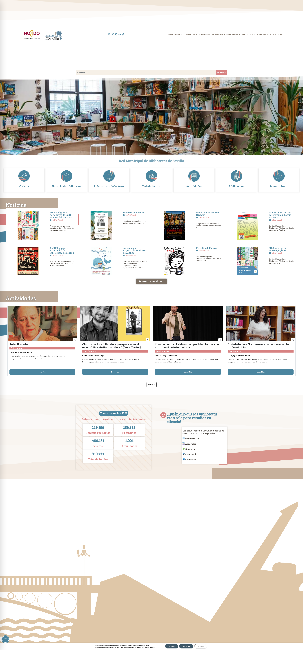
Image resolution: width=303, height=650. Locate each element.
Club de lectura (151, 186)
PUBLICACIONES (264, 34)
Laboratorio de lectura (109, 186)
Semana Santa (279, 186)
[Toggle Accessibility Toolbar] (5, 639)
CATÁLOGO (277, 34)
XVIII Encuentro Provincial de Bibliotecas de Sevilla (62, 250)
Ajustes (201, 646)
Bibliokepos (236, 186)
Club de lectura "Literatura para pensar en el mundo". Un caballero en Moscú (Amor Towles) (111, 346)
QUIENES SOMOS (175, 34)
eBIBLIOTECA (247, 34)
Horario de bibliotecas (66, 186)
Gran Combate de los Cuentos (207, 214)
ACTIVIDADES (204, 34)
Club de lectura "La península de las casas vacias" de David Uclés (259, 346)
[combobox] (146, 72)
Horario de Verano (133, 212)
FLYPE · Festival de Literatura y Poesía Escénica (280, 215)
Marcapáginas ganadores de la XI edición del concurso (61, 215)
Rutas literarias (19, 344)
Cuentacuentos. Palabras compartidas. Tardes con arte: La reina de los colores (187, 346)
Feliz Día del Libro (206, 248)
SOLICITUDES (217, 34)
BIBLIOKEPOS (232, 34)
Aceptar (172, 646)
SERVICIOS (190, 34)
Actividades (194, 186)
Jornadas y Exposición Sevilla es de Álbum (135, 250)
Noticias (24, 186)
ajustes (152, 647)
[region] (151, 115)
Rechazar (186, 646)
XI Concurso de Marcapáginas (277, 249)
